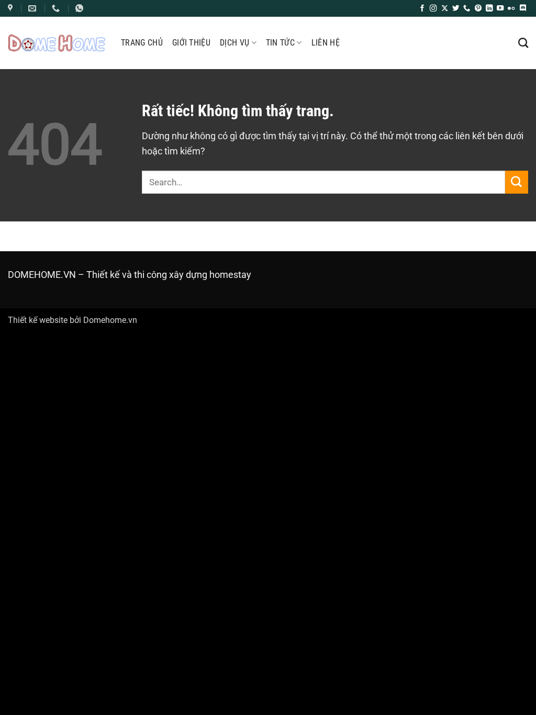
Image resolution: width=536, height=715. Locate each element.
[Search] (523, 42)
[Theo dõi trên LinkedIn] (489, 9)
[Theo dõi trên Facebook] (422, 9)
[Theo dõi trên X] (444, 9)
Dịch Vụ (234, 43)
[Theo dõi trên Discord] (522, 9)
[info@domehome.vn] (11, 8)
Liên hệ (325, 43)
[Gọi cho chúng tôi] (466, 9)
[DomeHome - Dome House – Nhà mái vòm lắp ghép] (56, 42)
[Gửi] (516, 182)
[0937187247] (57, 8)
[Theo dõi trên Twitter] (455, 9)
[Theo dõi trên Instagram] (433, 9)
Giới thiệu (191, 43)
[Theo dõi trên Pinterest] (478, 9)
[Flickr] (511, 9)
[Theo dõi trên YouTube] (500, 9)
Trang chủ (142, 43)
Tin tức (280, 43)
